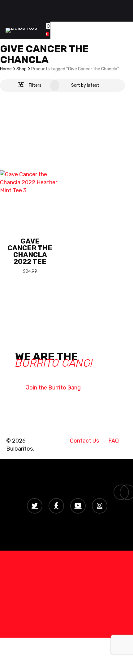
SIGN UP (58, 618)
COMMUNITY (65, 553)
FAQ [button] (113, 440)
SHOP (54, 599)
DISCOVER (62, 590)
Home (6, 69)
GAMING (58, 562)
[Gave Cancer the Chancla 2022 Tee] (30, 170)
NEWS (55, 581)
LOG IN (56, 608)
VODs (54, 571)
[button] (53, 387)
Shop (21, 69)
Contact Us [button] (84, 440)
